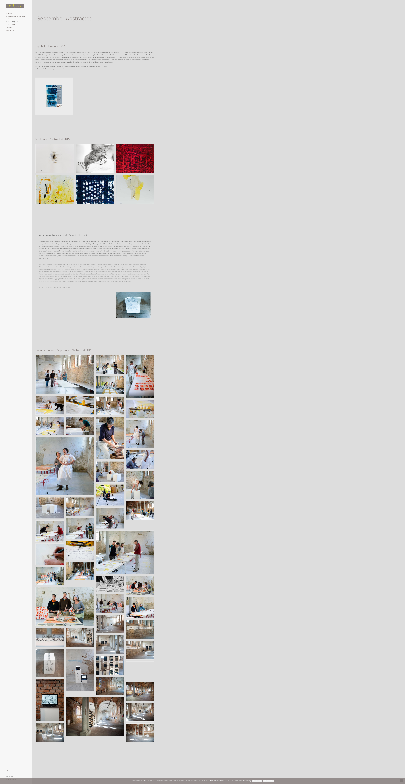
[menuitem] (16, 13)
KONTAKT (9, 27)
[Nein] (402, 781)
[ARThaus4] (16, 6)
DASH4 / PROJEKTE (12, 22)
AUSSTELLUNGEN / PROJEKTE (15, 16)
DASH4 (8, 19)
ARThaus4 (9, 13)
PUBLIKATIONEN (11, 25)
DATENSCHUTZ (268, 781)
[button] (7, 770)
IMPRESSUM (10, 30)
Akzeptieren (257, 781)
